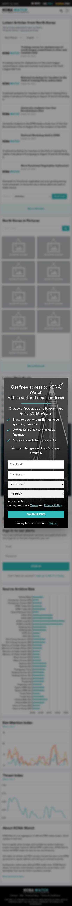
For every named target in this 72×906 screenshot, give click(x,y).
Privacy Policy (52, 505)
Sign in (53, 523)
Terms (34, 505)
